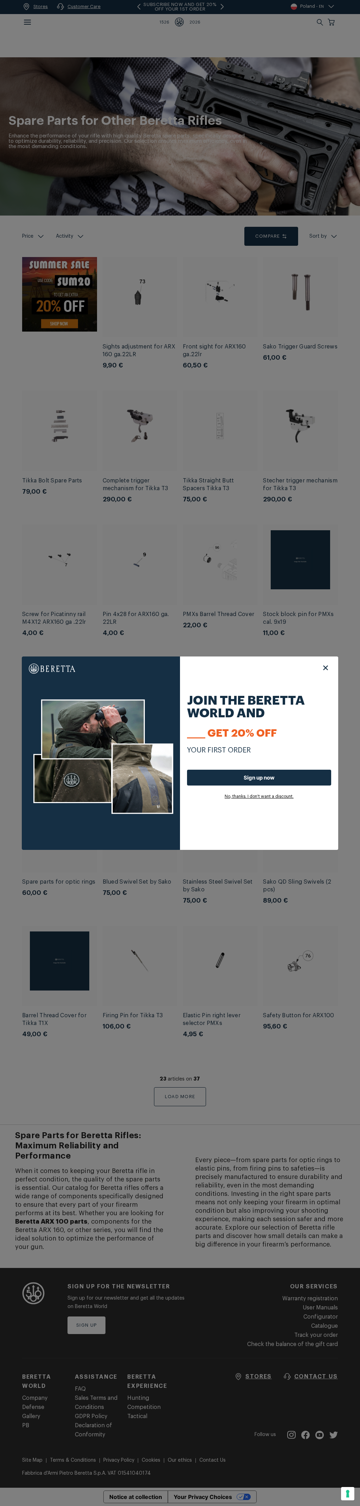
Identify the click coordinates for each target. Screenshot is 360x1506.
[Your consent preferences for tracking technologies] (347, 1493)
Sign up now (259, 777)
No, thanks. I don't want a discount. (259, 796)
